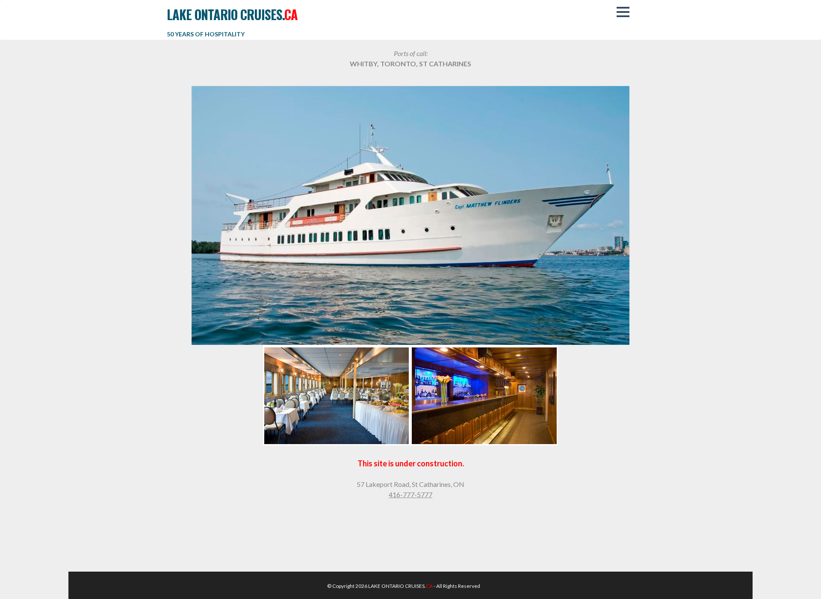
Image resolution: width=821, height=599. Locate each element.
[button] (623, 12)
